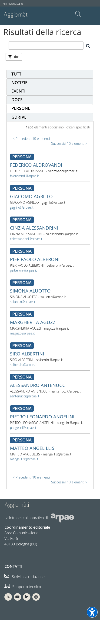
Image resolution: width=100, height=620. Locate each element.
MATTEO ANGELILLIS (32, 448)
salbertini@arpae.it (23, 364)
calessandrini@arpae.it (26, 239)
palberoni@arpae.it (23, 270)
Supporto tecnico (26, 586)
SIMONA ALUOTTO (30, 291)
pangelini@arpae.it (23, 427)
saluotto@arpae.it (22, 302)
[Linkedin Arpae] (26, 596)
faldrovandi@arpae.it (24, 176)
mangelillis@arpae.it (24, 459)
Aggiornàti (16, 14)
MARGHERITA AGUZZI (33, 322)
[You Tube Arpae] (17, 596)
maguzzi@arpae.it (22, 333)
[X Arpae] (8, 596)
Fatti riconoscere (12, 3)
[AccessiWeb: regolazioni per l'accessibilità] (92, 612)
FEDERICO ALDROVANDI (36, 165)
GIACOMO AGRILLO (31, 196)
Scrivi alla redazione (28, 576)
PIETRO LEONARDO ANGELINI (42, 416)
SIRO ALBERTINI (27, 354)
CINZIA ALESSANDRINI (34, 228)
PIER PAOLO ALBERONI (35, 259)
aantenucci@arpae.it (24, 396)
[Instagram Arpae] (36, 596)
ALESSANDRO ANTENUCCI (38, 385)
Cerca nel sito (78, 14)
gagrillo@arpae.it (21, 207)
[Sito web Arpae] (62, 517)
